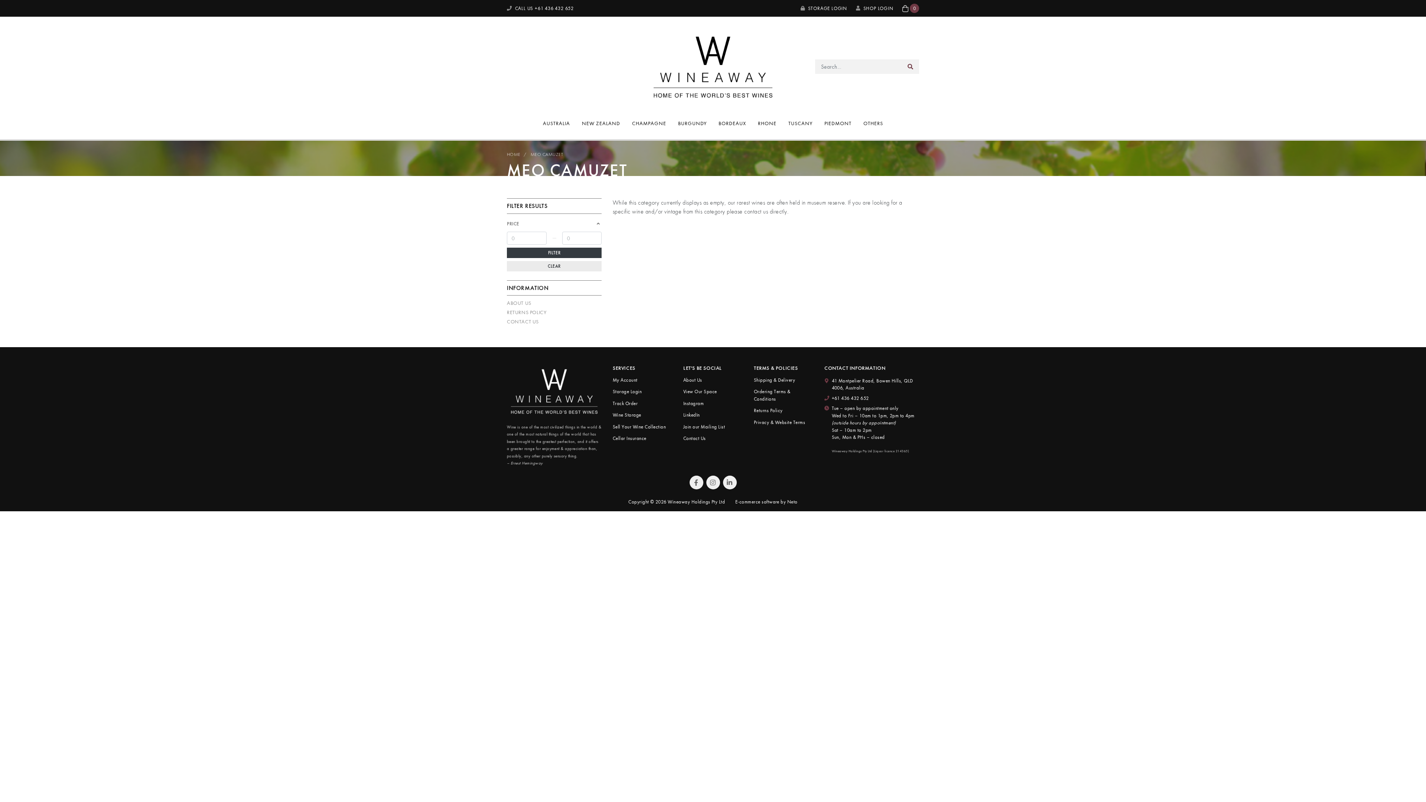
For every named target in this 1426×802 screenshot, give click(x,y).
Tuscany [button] (800, 123)
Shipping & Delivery (774, 380)
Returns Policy (526, 312)
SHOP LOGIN (878, 8)
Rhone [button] (767, 123)
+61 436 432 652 (850, 398)
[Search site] (910, 66)
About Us (519, 303)
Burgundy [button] (692, 123)
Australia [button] (556, 123)
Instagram (693, 403)
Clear (554, 266)
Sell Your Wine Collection (639, 427)
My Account (625, 380)
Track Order (625, 403)
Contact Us (523, 321)
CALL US (544, 8)
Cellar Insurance (630, 438)
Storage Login (827, 8)
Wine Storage (627, 415)
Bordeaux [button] (732, 123)
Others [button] (873, 123)
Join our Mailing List (704, 427)
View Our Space (700, 391)
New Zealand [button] (601, 123)
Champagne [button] (649, 123)
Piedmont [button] (838, 123)
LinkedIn (691, 415)
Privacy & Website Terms (779, 422)
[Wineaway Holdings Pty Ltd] (713, 66)
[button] (910, 8)
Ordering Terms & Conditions (772, 395)
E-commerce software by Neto (766, 502)
